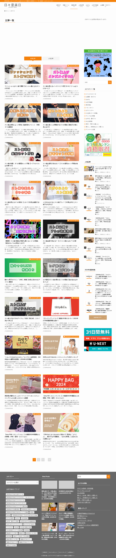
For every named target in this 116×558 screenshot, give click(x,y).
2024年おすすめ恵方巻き (13, 509)
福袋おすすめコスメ (25, 539)
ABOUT (45, 552)
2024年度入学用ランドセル (29, 509)
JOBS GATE (81, 523)
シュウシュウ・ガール (84, 520)
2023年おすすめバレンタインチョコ (16, 503)
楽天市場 (9, 536)
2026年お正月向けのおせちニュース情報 (17, 512)
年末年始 (26, 530)
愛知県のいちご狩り (12, 533)
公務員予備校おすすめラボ (86, 513)
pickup (8, 515)
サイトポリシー (53, 552)
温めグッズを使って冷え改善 (21, 536)
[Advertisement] (41, 38)
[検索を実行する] (110, 82)
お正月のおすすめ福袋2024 (28, 521)
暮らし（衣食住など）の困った (87, 498)
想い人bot (80, 527)
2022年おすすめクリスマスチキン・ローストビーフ (20, 497)
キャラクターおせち (29, 524)
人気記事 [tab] (50, 58)
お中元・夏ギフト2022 (12, 521)
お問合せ (70, 552)
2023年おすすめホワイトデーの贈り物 (17, 506)
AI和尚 (32, 512)
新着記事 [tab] (32, 58)
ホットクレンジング (83, 491)
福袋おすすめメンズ (12, 542)
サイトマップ (62, 552)
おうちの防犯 (10, 518)
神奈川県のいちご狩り (12, 539)
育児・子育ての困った (84, 500)
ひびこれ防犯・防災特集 (85, 488)
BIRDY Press (81, 518)
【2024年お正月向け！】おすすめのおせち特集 (24, 515)
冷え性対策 (81, 493)
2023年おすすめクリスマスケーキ (15, 500)
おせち (17, 518)
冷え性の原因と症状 (25, 527)
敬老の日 (21, 533)
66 (49, 459)
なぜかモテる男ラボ (83, 502)
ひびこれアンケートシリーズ (14, 524)
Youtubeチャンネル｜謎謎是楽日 (88, 525)
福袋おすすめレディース (25, 542)
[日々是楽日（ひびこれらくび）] (12, 5)
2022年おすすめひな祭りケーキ (15, 494)
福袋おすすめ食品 (11, 545)
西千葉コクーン (82, 516)
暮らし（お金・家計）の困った (87, 495)
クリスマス (9, 527)
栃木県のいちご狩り (31, 533)
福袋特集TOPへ (98, 317)
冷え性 (16, 527)
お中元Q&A (24, 518)
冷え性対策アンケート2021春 (14, 530)
